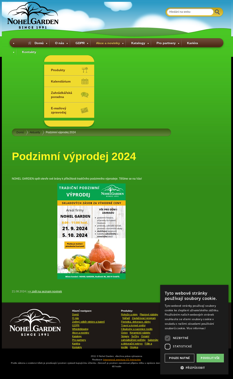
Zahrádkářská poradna (61, 95)
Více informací (196, 328)
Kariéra (192, 43)
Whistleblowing (80, 329)
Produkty (58, 70)
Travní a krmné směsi (133, 325)
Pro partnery (166, 43)
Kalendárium (61, 81)
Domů (39, 43)
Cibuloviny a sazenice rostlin (136, 329)
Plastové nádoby (149, 314)
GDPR (80, 43)
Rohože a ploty (129, 314)
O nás (59, 43)
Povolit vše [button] (210, 358)
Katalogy (138, 43)
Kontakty (29, 52)
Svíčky (135, 336)
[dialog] (194, 329)
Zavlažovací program (144, 318)
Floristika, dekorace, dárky (136, 321)
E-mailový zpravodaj (58, 110)
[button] (194, 367)
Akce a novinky (108, 43)
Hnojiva (134, 347)
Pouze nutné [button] (179, 358)
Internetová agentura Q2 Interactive (122, 359)
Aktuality (35, 132)
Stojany (125, 336)
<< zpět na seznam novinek (45, 291)
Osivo (124, 332)
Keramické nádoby (140, 332)
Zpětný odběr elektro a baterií (88, 321)
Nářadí (126, 318)
